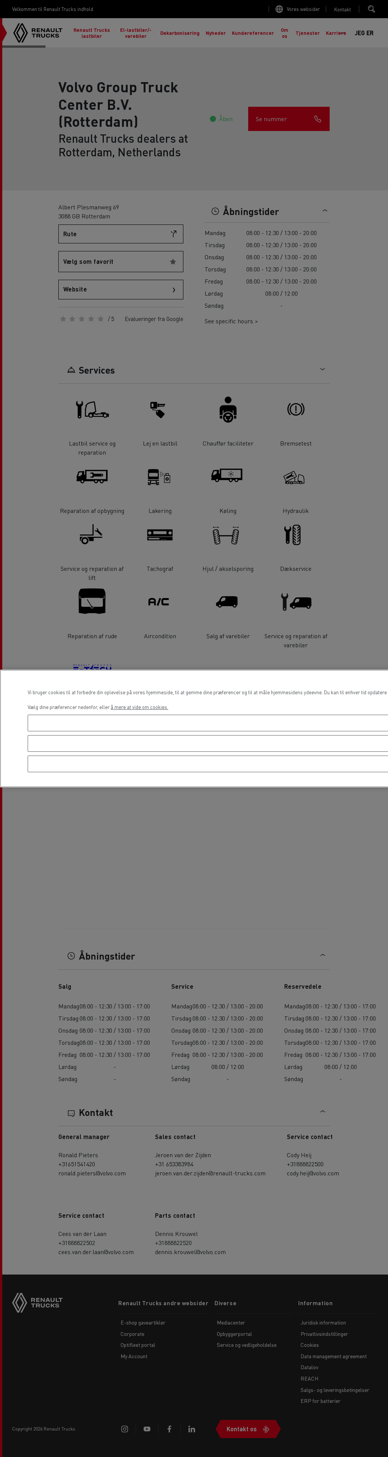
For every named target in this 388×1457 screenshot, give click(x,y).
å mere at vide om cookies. (139, 707)
